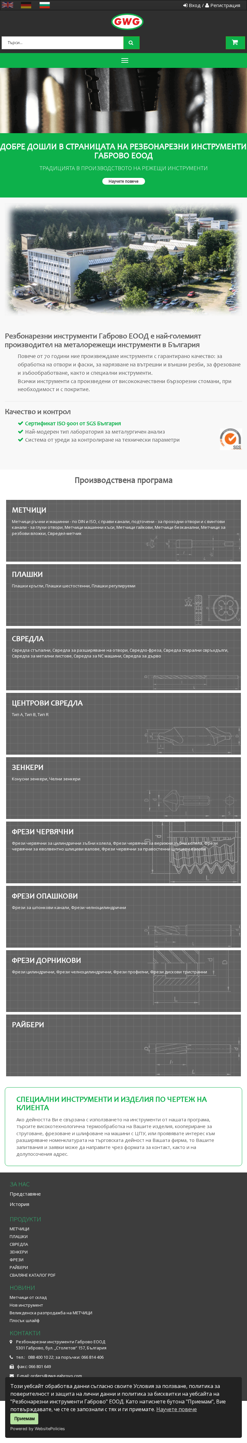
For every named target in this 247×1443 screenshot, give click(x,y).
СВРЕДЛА (19, 1244)
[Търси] (132, 42)
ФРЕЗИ (16, 1260)
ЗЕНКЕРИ (19, 1252)
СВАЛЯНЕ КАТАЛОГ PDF (32, 1275)
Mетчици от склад (28, 1297)
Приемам (24, 1418)
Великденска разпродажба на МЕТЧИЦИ (51, 1313)
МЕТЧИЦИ (19, 1229)
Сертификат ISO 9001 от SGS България (73, 424)
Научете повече (176, 1409)
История (19, 1204)
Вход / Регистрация (214, 5)
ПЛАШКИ (19, 1236)
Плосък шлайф (25, 1320)
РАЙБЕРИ (19, 1267)
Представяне (25, 1193)
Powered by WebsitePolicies (37, 1428)
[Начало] (132, 14)
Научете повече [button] (124, 181)
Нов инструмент (26, 1305)
